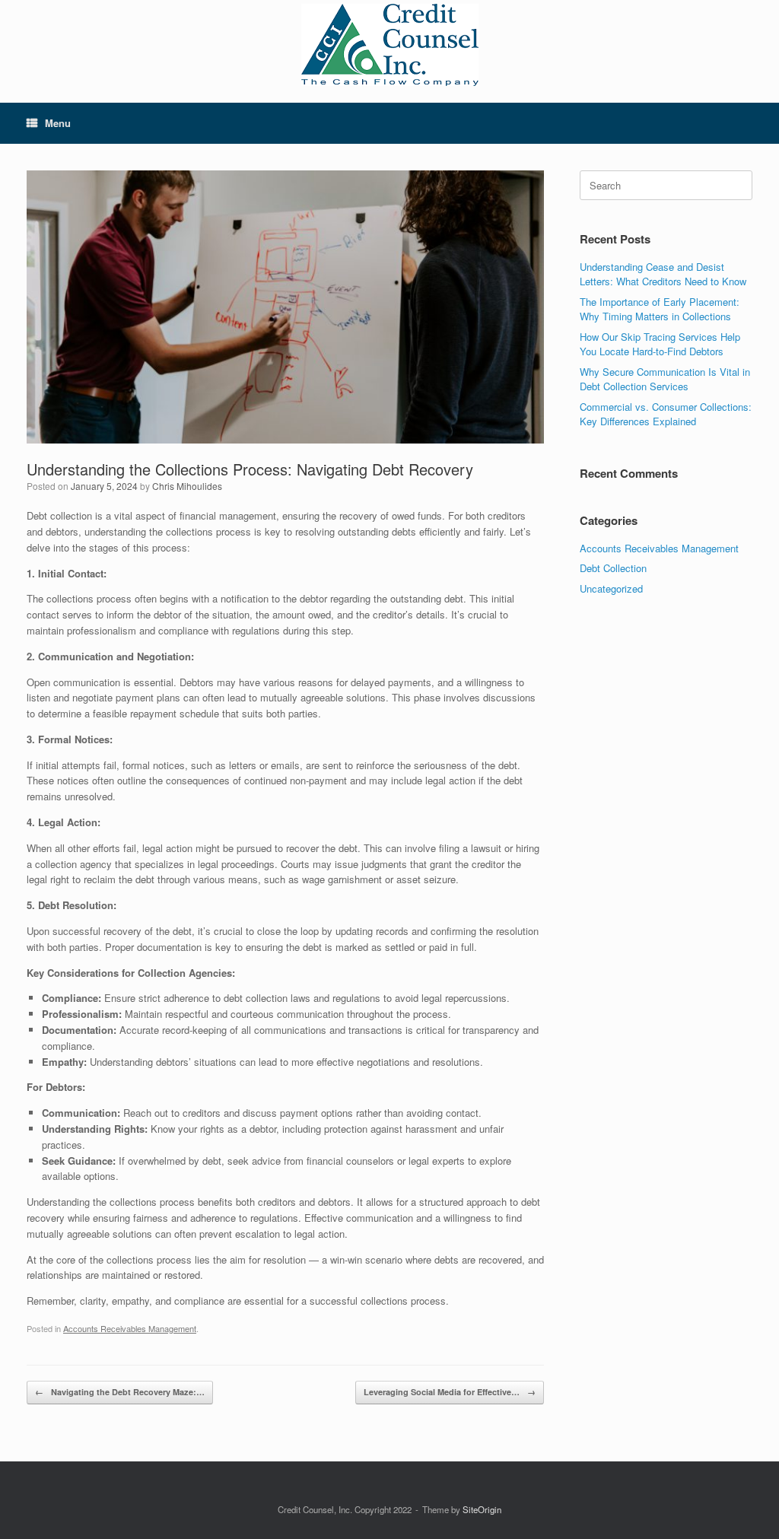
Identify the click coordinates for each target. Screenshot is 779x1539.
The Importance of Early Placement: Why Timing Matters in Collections (659, 309)
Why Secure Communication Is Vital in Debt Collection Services (665, 379)
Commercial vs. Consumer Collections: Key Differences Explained (666, 414)
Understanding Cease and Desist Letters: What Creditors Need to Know (663, 274)
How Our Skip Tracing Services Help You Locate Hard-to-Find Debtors (660, 344)
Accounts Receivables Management (129, 1328)
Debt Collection (613, 568)
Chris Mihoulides (187, 485)
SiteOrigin (482, 1509)
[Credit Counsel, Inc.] (389, 45)
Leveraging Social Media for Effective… (450, 1392)
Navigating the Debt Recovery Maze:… (120, 1392)
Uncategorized (611, 588)
